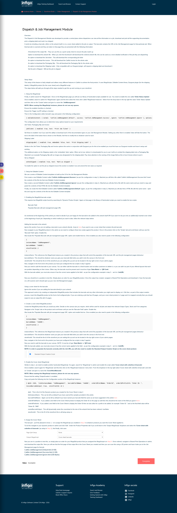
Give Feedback (95, 493)
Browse (38, 11)
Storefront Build (49, 11)
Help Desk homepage (63, 490)
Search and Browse (64, 4)
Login (154, 4)
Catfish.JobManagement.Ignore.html (37, 455)
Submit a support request (64, 493)
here (80, 227)
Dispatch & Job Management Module (85, 11)
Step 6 (110, 441)
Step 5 (83, 423)
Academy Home (28, 11)
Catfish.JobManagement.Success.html (38, 452)
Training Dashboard (96, 497)
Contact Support (80, 4)
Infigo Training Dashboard (45, 4)
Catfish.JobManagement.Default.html (37, 450)
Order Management (63, 11)
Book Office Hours (62, 495)
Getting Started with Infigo (98, 495)
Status (24, 463)
